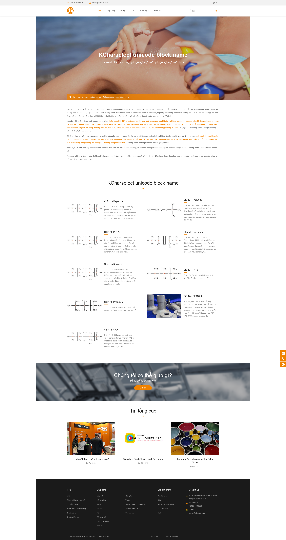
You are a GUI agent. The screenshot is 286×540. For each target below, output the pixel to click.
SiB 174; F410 (191, 269)
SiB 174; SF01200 (193, 296)
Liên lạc (157, 11)
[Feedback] (283, 364)
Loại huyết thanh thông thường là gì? (91, 459)
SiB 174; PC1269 (112, 232)
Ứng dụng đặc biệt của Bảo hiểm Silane (143, 459)
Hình (159, 513)
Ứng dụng (110, 11)
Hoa (99, 11)
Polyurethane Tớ (131, 509)
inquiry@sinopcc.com (100, 3)
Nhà (73, 97)
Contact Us (194, 490)
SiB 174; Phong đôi (113, 302)
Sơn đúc (100, 526)
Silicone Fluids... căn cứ (91, 97)
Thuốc (127, 500)
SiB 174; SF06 (111, 329)
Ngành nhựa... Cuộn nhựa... (135, 504)
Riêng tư (128, 496)
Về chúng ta (144, 11)
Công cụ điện (102, 517)
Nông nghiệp (101, 500)
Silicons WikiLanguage (166, 504)
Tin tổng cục (143, 411)
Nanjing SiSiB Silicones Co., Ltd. (87, 536)
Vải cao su (129, 513)
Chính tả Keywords (113, 201)
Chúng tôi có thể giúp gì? (143, 375)
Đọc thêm (91, 452)
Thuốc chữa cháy (73, 517)
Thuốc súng (71, 513)
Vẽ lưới (99, 509)
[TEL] (283, 358)
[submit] (216, 11)
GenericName (155, 536)
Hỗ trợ (122, 11)
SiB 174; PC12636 (193, 200)
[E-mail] (283, 353)
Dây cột (100, 496)
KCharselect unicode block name (116, 97)
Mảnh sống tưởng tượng (76, 509)
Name (99, 504)
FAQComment (163, 509)
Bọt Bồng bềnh (72, 504)
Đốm (132, 11)
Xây (98, 513)
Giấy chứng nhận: (103, 521)
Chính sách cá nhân (172, 536)
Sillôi (68, 496)
